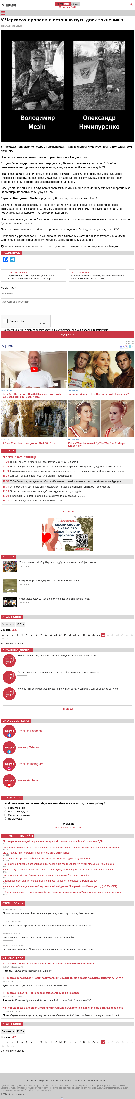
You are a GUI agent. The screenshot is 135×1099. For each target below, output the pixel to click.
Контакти (80, 1080)
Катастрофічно (16, 807)
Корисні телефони (37, 1080)
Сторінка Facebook (30, 731)
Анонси (8, 557)
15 (69, 634)
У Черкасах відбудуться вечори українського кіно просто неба (54, 598)
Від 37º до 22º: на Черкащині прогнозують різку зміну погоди (44, 461)
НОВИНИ (8, 451)
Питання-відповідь (16, 650)
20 (93, 634)
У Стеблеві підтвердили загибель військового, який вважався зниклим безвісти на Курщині (66, 481)
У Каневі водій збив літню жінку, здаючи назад (36, 500)
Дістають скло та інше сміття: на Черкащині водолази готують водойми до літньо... (49, 913)
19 (89, 634)
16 (74, 634)
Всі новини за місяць (12, 643)
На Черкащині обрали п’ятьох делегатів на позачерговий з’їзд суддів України (46, 875)
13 (60, 634)
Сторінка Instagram (30, 764)
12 (55, 634)
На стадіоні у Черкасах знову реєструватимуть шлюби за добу (38, 937)
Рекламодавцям (97, 1080)
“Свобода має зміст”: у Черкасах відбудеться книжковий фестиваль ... (59, 562)
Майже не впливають (20, 815)
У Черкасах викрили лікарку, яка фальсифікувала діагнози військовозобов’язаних (97, 277)
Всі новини (68, 511)
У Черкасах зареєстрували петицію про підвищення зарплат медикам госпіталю (48, 925)
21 (98, 634)
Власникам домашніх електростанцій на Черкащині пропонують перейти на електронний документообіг (61, 847)
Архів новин (11, 616)
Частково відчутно (18, 811)
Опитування (11, 798)
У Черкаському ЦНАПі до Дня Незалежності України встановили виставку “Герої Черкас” (60, 486)
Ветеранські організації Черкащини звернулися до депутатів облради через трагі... (49, 949)
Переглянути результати (67, 827)
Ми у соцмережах (15, 720)
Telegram (114, 246)
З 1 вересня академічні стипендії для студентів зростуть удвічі (45, 491)
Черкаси (10, 4)
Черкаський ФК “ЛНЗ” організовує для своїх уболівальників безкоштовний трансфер (31, 277)
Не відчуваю (15, 818)
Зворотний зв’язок (61, 1080)
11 (50, 634)
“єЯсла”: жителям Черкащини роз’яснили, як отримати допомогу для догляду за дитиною (67, 688)
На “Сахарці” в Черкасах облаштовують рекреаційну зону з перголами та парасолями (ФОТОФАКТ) (59, 869)
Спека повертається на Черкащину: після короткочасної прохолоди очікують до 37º (50, 880)
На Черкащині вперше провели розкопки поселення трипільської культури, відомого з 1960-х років (65, 466)
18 (84, 634)
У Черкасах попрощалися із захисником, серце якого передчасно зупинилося (46, 858)
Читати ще (67, 708)
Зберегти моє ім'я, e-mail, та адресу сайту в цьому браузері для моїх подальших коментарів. (56, 329)
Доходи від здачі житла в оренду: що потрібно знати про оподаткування (58, 672)
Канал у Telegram (29, 747)
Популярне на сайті (17, 836)
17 (79, 634)
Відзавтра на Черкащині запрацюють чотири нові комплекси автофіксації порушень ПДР (53, 841)
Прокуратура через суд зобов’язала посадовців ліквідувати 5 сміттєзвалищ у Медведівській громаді (67, 471)
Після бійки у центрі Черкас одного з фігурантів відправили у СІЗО (48, 495)
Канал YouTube (27, 780)
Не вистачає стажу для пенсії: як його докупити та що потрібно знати (56, 655)
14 (65, 634)
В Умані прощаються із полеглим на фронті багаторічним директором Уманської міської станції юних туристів (64, 892)
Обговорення (12, 957)
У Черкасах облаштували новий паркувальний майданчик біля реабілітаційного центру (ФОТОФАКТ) (60, 886)
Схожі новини (13, 903)
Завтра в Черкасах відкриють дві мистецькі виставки (49, 580)
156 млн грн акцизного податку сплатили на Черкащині (41, 475)
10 (46, 634)
